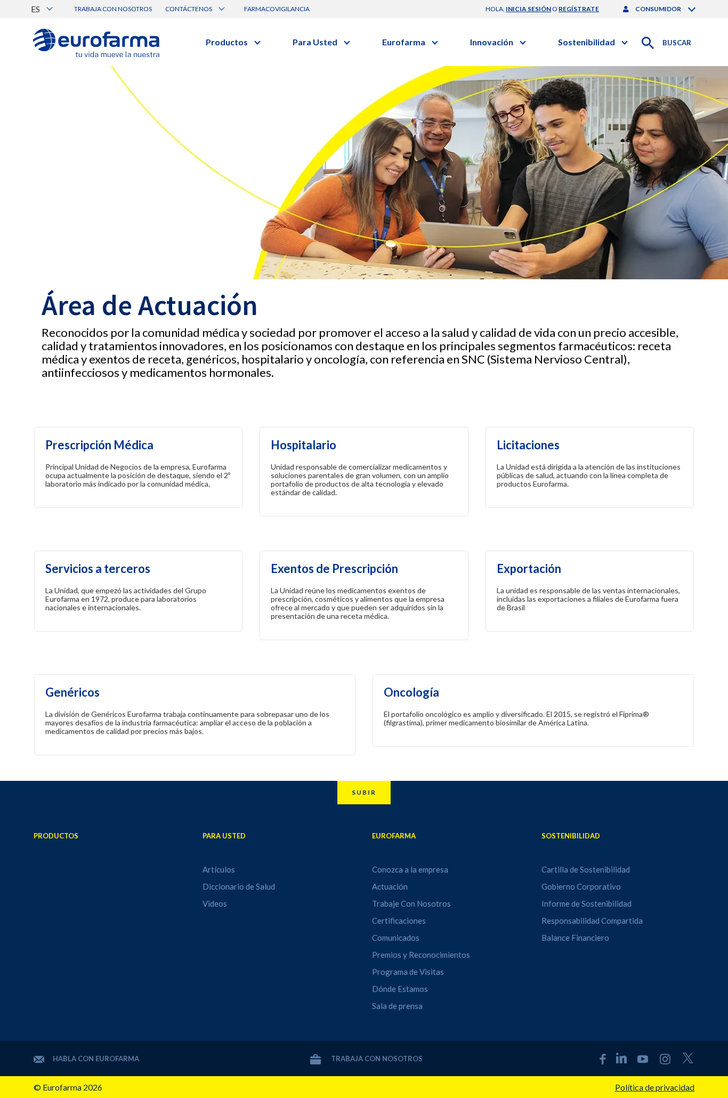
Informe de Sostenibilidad (586, 903)
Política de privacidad (654, 1087)
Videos (215, 903)
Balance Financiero (575, 937)
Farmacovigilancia (277, 9)
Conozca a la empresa (410, 869)
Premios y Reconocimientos (421, 954)
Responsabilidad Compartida (592, 920)
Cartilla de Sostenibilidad (585, 869)
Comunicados (395, 937)
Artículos (219, 869)
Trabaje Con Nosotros (411, 903)
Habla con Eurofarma (96, 1058)
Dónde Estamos (400, 989)
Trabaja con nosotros (113, 9)
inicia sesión (528, 9)
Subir (364, 792)
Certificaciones (399, 920)
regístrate (579, 9)
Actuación (390, 886)
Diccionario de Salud (239, 886)
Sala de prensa (397, 1006)
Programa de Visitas (408, 971)
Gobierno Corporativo (581, 886)
